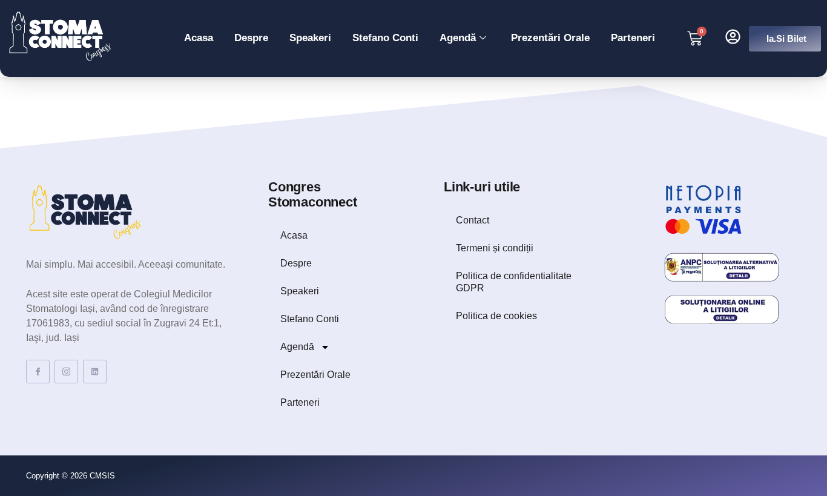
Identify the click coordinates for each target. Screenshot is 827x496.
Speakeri (310, 38)
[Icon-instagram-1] (66, 371)
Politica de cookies (496, 316)
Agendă (458, 38)
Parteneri (633, 38)
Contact (472, 220)
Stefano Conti (385, 38)
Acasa (198, 38)
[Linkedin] (95, 371)
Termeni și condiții (494, 248)
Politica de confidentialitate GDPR (514, 282)
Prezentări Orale (550, 38)
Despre (251, 38)
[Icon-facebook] (38, 371)
